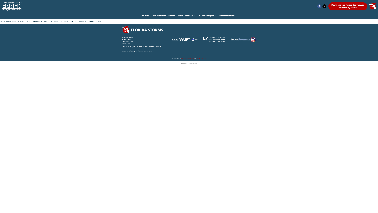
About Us (144, 15)
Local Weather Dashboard (163, 15)
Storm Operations (227, 15)
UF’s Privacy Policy (202, 58)
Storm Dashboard (186, 15)
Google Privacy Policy (187, 58)
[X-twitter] (324, 6)
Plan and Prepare (206, 15)
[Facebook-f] (319, 6)
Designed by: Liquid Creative (189, 63)
